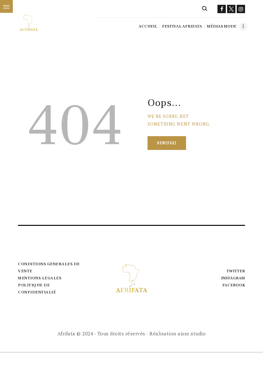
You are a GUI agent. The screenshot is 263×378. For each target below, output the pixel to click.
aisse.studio (192, 333)
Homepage (167, 143)
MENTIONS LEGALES (39, 278)
